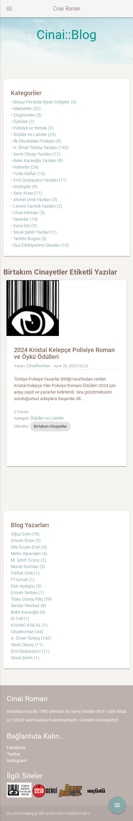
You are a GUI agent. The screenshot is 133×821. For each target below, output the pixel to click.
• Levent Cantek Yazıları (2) (36, 206)
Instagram (17, 760)
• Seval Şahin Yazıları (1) (34, 232)
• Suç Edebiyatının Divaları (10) (40, 245)
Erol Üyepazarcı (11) (30, 651)
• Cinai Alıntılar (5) (28, 212)
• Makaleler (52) (26, 108)
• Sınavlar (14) (24, 219)
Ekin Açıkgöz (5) (26, 586)
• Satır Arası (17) (26, 193)
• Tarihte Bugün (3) (29, 238)
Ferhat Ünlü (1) (25, 573)
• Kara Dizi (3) (24, 225)
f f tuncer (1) (23, 579)
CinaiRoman (38, 365)
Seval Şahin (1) (25, 657)
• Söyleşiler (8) (24, 186)
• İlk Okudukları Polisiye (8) (36, 141)
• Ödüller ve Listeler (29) (33, 134)
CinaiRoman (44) (27, 631)
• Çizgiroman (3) (26, 115)
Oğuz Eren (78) (25, 534)
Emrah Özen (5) (26, 540)
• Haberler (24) (25, 167)
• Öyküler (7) (22, 121)
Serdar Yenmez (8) (28, 605)
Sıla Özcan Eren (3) (29, 547)
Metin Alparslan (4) (29, 553)
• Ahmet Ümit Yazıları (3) (34, 199)
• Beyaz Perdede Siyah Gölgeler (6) (43, 101)
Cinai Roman (66, 8)
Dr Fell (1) (20, 618)
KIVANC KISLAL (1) (29, 625)
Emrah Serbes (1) (27, 592)
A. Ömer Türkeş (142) (31, 638)
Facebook (16, 747)
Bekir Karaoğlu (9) (28, 612)
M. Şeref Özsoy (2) (28, 560)
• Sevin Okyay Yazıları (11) (35, 154)
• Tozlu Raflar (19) (28, 173)
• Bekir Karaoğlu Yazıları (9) (37, 160)
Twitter (13, 754)
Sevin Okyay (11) (27, 644)
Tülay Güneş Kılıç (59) (31, 599)
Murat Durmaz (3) (28, 566)
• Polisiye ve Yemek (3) (32, 128)
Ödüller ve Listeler (47, 418)
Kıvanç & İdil (32, 813)
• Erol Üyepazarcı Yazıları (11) (39, 180)
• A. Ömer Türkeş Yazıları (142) (40, 147)
